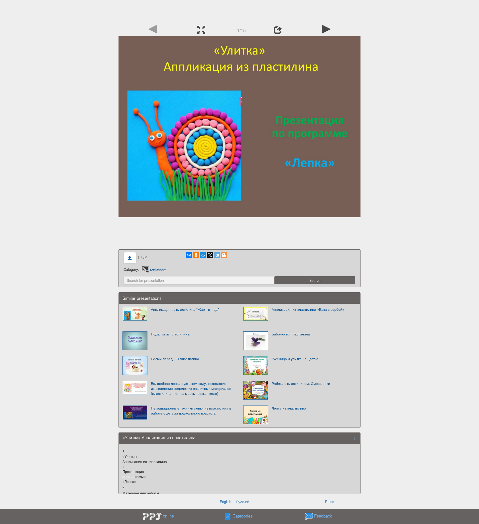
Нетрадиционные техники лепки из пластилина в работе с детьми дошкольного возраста (191, 411)
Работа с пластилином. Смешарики (301, 383)
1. (123, 450)
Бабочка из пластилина (291, 333)
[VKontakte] (189, 255)
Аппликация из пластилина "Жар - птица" (185, 309)
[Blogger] (224, 255)
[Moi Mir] (203, 255)
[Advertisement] (239, 11)
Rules (329, 501)
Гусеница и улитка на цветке (295, 358)
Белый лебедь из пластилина (175, 358)
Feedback (323, 516)
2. (123, 486)
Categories (242, 516)
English (225, 501)
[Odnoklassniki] (196, 255)
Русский (242, 501)
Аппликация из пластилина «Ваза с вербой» (308, 309)
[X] (210, 255)
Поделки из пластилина (170, 333)
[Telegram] (217, 255)
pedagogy (158, 269)
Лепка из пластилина (289, 408)
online (168, 516)
